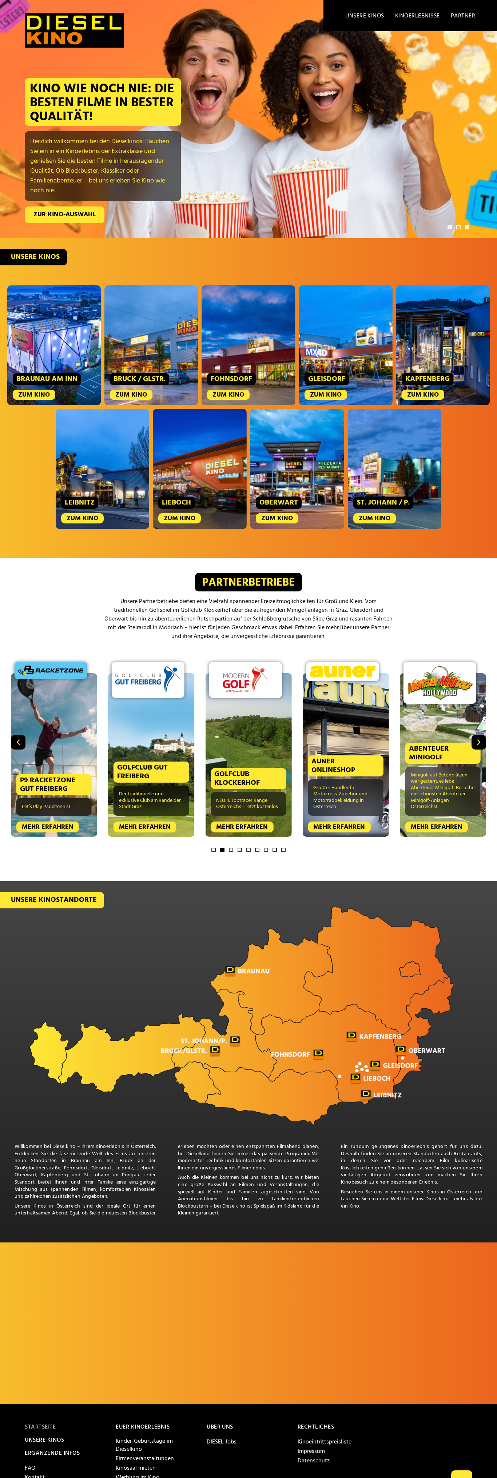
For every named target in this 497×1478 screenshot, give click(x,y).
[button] (450, 227)
